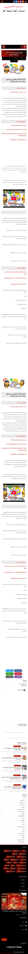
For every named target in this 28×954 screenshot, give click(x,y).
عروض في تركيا (13, 833)
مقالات (13, 838)
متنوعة (13, 835)
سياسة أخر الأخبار (13, 827)
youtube (23, 886)
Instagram (23, 880)
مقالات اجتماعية (13, 840)
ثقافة (13, 824)
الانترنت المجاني (13, 811)
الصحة (13, 818)
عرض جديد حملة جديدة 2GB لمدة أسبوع (18, 92)
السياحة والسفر (13, 816)
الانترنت (13, 807)
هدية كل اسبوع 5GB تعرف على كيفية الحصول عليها (15, 278)
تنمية (13, 822)
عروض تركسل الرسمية (8, 952)
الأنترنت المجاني (14, 59)
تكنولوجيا (13, 820)
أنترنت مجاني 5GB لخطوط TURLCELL (19, 125)
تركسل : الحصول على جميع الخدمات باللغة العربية (12, 749)
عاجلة (13, 831)
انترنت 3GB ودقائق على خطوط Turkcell (18, 140)
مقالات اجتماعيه (13, 842)
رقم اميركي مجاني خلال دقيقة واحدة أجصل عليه (16, 129)
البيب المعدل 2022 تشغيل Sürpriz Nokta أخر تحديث (11, 758)
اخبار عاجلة (13, 805)
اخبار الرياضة (13, 801)
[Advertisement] (14, 29)
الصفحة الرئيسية (21, 59)
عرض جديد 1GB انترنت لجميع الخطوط (19, 284)
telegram (23, 883)
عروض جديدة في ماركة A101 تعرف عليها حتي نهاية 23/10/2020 (11, 778)
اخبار (13, 798)
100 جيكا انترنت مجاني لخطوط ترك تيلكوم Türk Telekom (14, 912)
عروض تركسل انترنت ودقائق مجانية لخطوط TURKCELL (12, 787)
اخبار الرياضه (13, 803)
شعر (13, 829)
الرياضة (13, 814)
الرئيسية (22, 47)
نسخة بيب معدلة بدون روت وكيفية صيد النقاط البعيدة (11, 768)
